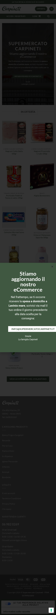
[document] (28, 307)
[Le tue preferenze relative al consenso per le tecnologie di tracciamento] (51, 610)
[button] (52, 267)
